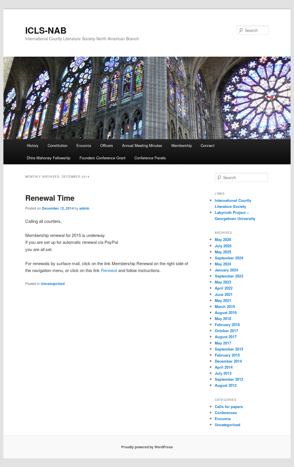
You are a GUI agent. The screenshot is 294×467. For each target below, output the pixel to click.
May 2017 (223, 343)
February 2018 (227, 324)
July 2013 (223, 373)
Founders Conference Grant (102, 157)
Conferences (226, 412)
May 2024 (223, 264)
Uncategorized (53, 283)
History (32, 145)
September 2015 (229, 349)
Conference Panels (150, 157)
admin (84, 208)
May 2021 (223, 300)
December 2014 (228, 361)
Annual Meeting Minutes (142, 145)
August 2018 (226, 312)
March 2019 (225, 306)
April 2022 (224, 288)
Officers (106, 145)
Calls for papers (229, 406)
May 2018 (223, 318)
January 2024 (226, 270)
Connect (207, 145)
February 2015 (227, 355)
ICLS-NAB (46, 30)
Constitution (57, 145)
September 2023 (229, 276)
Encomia (83, 145)
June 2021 (224, 294)
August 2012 (226, 385)
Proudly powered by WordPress (147, 446)
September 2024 (229, 258)
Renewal (109, 270)
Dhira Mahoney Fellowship (48, 157)
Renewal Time (49, 197)
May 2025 (223, 251)
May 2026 (223, 239)
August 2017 (226, 336)
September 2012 (229, 379)
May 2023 (223, 282)
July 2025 (223, 245)
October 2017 (226, 330)
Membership (181, 145)
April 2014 (224, 367)
